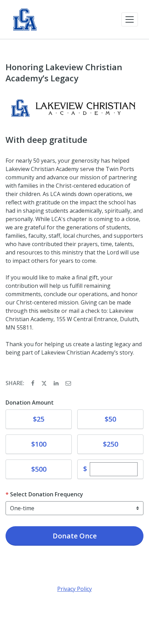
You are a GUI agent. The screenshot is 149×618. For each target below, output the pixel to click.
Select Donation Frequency (46, 494)
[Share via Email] (68, 383)
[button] (129, 19)
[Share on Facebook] (33, 383)
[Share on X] (44, 383)
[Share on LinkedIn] (57, 383)
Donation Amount (30, 402)
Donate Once (75, 535)
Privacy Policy (74, 589)
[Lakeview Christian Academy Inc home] (25, 19)
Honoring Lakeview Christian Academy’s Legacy (64, 73)
